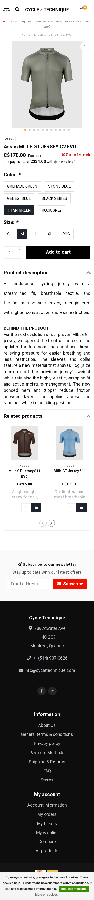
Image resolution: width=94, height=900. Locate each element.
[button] (25, 130)
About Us (47, 725)
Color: (12, 175)
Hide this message (74, 889)
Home (25, 34)
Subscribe (72, 583)
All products (47, 850)
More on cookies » (47, 894)
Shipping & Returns (47, 761)
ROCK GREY (52, 210)
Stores (47, 779)
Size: (11, 222)
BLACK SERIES (54, 198)
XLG (66, 234)
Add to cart (58, 252)
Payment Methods (47, 752)
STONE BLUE (59, 186)
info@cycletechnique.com (50, 670)
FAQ (47, 770)
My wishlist (47, 832)
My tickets (47, 823)
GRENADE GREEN (22, 186)
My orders (47, 814)
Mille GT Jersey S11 (70, 471)
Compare (47, 841)
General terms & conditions (47, 734)
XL (50, 234)
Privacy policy (47, 743)
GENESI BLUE (19, 198)
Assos (9, 138)
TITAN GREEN (19, 210)
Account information (47, 805)
